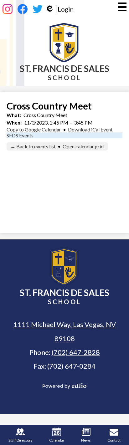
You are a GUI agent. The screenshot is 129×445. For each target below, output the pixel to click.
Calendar (56, 440)
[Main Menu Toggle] (122, 7)
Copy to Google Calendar (34, 129)
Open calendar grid (83, 146)
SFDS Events (20, 135)
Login (59, 9)
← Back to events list (33, 146)
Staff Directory (20, 440)
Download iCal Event (90, 129)
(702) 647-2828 (76, 352)
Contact (114, 440)
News (86, 440)
